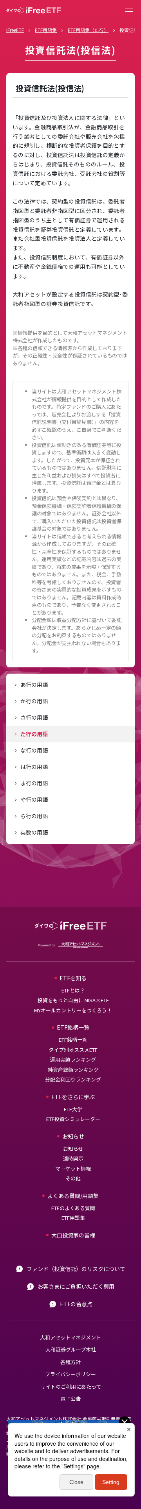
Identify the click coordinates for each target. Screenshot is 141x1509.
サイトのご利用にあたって (70, 1386)
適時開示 (73, 1158)
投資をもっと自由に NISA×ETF (73, 1000)
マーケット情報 (73, 1168)
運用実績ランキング (73, 1059)
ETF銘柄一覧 (73, 1039)
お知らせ (73, 1148)
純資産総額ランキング (73, 1069)
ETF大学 (73, 1109)
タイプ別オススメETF (73, 1049)
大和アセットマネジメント (70, 1337)
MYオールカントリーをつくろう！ (73, 1010)
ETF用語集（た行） (88, 30)
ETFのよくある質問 (73, 1208)
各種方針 (70, 1362)
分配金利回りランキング (73, 1079)
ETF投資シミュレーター (73, 1119)
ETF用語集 (46, 30)
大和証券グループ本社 (70, 1349)
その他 (73, 1178)
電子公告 (70, 1398)
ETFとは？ (73, 990)
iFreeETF (15, 30)
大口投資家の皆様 (73, 1235)
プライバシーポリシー (70, 1374)
